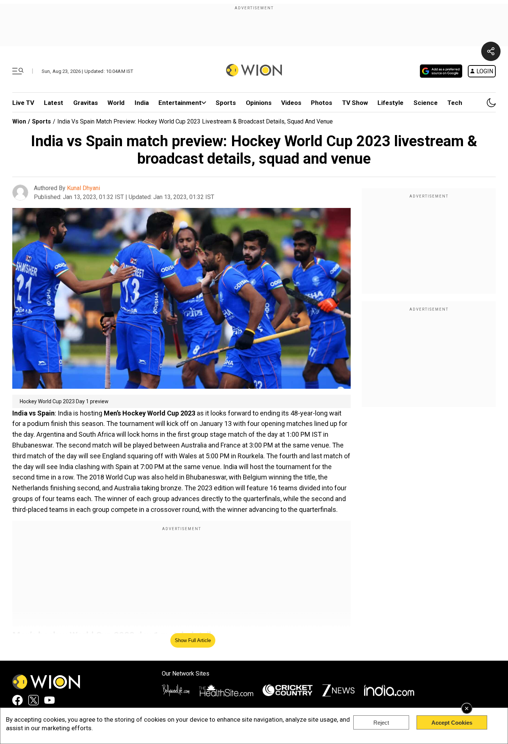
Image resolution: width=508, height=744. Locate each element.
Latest (53, 102)
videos (291, 102)
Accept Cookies (451, 722)
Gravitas (85, 102)
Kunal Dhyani (83, 188)
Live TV (23, 102)
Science (426, 102)
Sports (226, 102)
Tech (454, 102)
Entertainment (180, 102)
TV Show (355, 102)
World (116, 102)
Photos (321, 102)
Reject (381, 722)
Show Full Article (193, 640)
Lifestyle (390, 102)
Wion (19, 121)
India (142, 102)
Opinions (258, 102)
